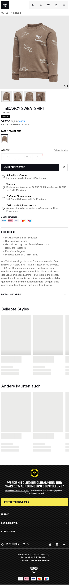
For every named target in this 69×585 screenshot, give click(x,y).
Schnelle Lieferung (16, 175)
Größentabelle (61, 150)
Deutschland (12, 544)
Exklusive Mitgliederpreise (21, 205)
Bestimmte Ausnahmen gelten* (17, 490)
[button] (41, 5)
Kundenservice (9, 523)
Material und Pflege (11, 294)
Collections (8, 531)
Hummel (5, 514)
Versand (11, 184)
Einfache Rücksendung (18, 196)
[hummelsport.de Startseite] (5, 5)
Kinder (17, 13)
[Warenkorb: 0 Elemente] (56, 5)
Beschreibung (8, 232)
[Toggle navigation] (33, 5)
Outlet (5, 13)
